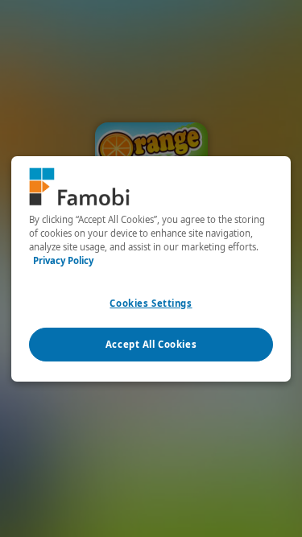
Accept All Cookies (151, 344)
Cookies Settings (151, 303)
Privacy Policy (63, 260)
